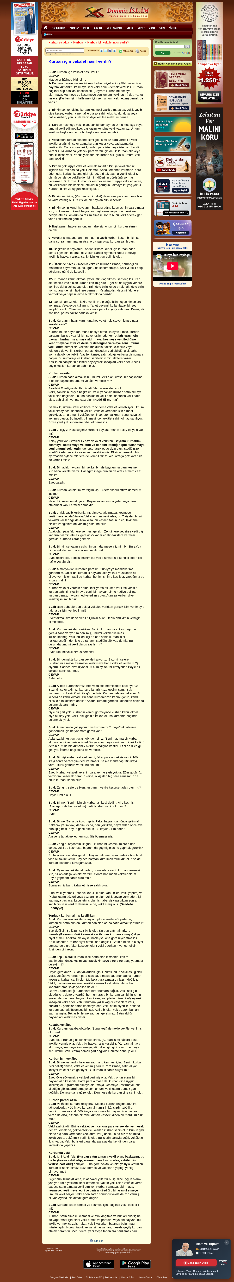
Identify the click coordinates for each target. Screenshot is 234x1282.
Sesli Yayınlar (114, 27)
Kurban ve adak (58, 42)
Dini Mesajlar (111, 1277)
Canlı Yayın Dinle (198, 1262)
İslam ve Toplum (145, 1277)
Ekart (152, 27)
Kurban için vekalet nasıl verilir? (108, 42)
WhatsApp (128, 51)
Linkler (98, 27)
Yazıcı (143, 51)
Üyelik (172, 27)
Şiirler (141, 27)
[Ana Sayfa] (46, 27)
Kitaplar (74, 27)
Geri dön (98, 1241)
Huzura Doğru (127, 1277)
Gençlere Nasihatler (59, 1277)
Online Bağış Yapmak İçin (172, 283)
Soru (162, 27)
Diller (50, 34)
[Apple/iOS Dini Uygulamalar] (98, 1267)
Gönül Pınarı (162, 1277)
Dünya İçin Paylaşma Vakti (172, 246)
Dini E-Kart (77, 1277)
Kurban (78, 42)
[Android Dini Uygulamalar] (135, 1267)
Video (130, 27)
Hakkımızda (58, 27)
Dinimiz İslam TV (94, 1277)
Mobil (86, 27)
